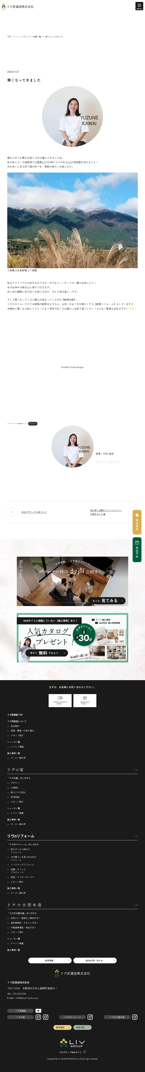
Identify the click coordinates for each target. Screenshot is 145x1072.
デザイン (15, 782)
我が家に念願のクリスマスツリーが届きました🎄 (106, 512)
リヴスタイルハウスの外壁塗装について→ (17, 423)
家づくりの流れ (18, 792)
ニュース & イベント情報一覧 (28, 36)
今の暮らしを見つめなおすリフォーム (23, 858)
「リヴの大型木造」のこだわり (22, 913)
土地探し (15, 787)
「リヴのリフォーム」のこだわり (23, 844)
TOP (9, 36)
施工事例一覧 (13, 753)
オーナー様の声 (18, 757)
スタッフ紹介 (17, 735)
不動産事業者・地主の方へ (23, 927)
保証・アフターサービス (22, 876)
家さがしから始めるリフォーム (20, 851)
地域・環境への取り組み (22, 730)
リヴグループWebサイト (70, 1052)
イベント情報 (17, 746)
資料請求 (60, 1027)
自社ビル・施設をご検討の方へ (25, 917)
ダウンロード (33, 423)
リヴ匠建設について (16, 721)
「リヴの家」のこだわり (19, 777)
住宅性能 (15, 796)
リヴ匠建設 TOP (15, 714)
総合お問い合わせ (94, 960)
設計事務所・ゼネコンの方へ (24, 922)
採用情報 (49, 960)
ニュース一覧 (13, 741)
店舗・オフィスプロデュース (18, 871)
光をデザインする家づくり (34, 511)
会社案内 (15, 725)
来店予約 (80, 1027)
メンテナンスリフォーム (22, 864)
